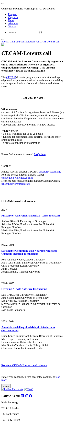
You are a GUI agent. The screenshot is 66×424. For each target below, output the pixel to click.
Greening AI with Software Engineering (24, 289)
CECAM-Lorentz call (47, 41)
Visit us (12, 26)
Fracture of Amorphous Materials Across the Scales (30, 215)
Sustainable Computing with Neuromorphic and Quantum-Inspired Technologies (29, 252)
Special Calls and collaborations (18, 41)
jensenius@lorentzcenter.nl (15, 183)
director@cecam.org (50, 171)
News (11, 20)
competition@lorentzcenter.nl (17, 177)
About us (13, 23)
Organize (13, 17)
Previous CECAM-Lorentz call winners (24, 365)
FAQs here (40, 154)
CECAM (11, 77)
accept (6, 386)
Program (12, 14)
